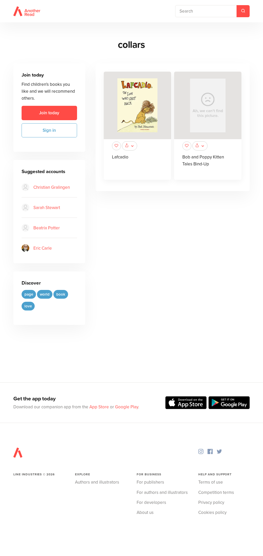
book (60, 294)
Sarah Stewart (46, 207)
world (45, 294)
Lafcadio (120, 157)
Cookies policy (212, 512)
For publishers (150, 482)
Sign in (49, 130)
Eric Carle (42, 248)
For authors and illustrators (162, 492)
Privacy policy (211, 502)
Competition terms (216, 492)
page (28, 294)
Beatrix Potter (46, 228)
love (28, 306)
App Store (99, 407)
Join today (49, 113)
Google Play (126, 407)
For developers (151, 502)
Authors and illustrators (97, 482)
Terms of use (210, 482)
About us (145, 512)
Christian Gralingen (51, 187)
